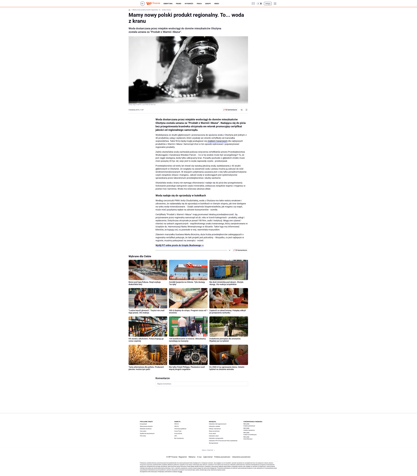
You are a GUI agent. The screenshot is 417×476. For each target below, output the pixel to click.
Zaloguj (267, 3)
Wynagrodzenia (213, 443)
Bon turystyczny (179, 438)
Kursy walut (212, 433)
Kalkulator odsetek (214, 426)
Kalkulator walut (214, 436)
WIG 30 (176, 426)
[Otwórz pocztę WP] (253, 3)
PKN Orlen (143, 436)
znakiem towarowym (218, 141)
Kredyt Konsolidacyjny (250, 434)
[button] (259, 3)
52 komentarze (231, 110)
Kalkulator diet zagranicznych (217, 424)
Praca (199, 3)
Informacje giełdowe (180, 429)
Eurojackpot (143, 424)
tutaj (180, 471)
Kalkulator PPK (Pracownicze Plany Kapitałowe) (223, 440)
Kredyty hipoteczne (249, 430)
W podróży (189, 3)
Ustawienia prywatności (240, 457)
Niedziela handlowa (145, 429)
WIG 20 (176, 424)
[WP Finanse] (155, 3)
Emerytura (168, 3)
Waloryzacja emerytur (146, 426)
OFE (175, 436)
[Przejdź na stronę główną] (142, 5)
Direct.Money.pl (247, 439)
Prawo (178, 3)
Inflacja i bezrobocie (215, 429)
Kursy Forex (177, 431)
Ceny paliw (143, 431)
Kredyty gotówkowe (249, 426)
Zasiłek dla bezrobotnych (147, 433)
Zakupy (208, 3)
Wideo (216, 3)
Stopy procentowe (214, 431)
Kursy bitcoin (178, 433)
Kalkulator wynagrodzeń (216, 438)
